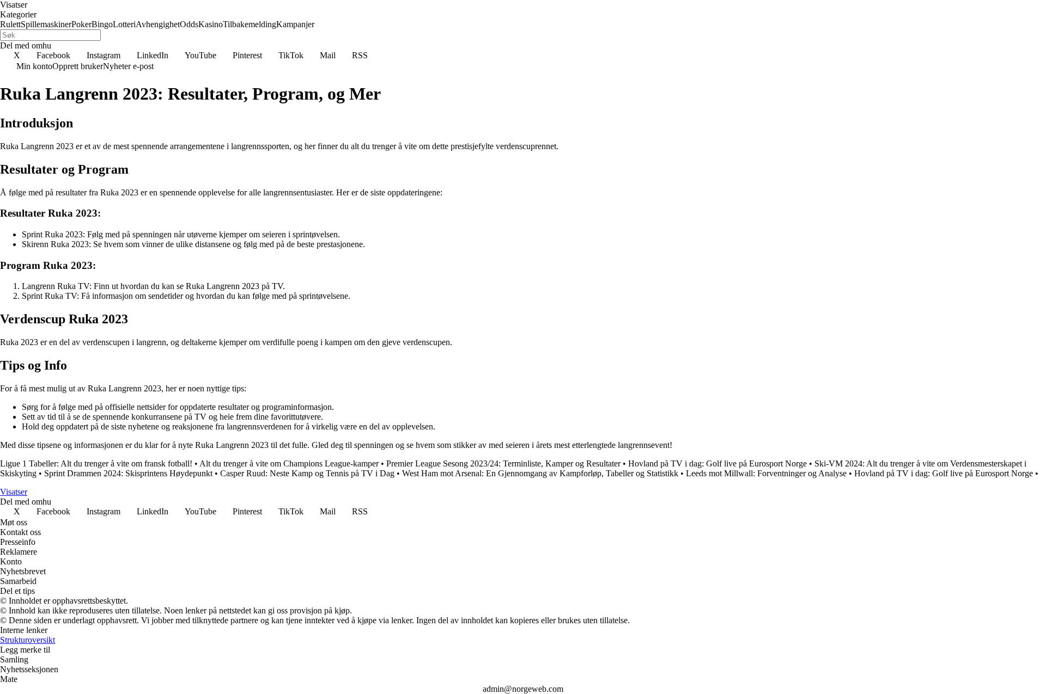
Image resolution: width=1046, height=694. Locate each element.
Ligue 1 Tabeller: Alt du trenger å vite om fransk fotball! (96, 463)
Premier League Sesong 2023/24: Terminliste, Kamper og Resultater (503, 463)
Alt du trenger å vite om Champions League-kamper (289, 463)
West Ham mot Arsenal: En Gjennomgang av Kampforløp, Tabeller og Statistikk (540, 473)
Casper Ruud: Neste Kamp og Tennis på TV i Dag (307, 473)
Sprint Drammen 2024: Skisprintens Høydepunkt (128, 473)
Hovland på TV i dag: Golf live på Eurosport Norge (717, 463)
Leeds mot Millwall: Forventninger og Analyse (766, 473)
